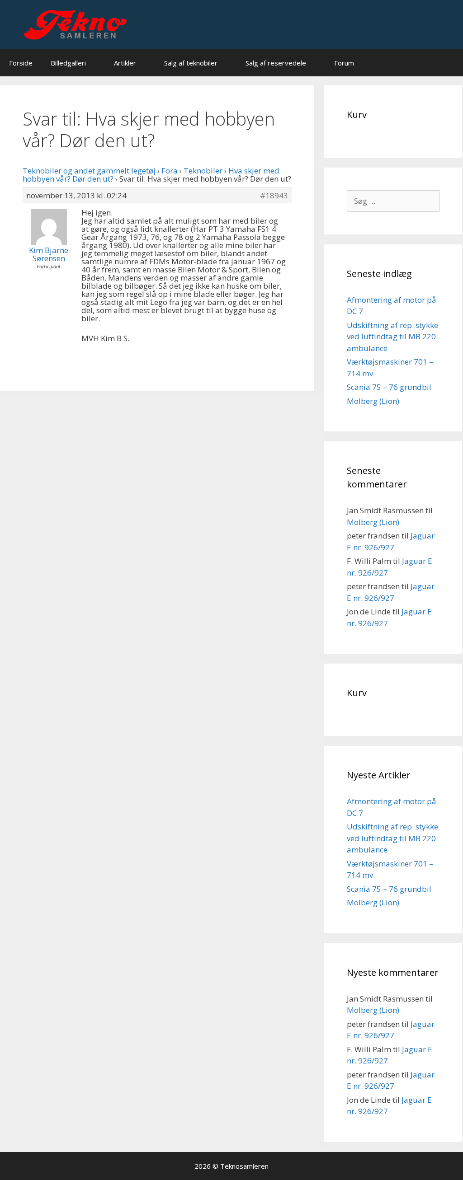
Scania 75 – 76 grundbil (389, 387)
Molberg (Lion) (373, 401)
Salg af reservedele (276, 62)
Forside (21, 62)
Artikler (125, 62)
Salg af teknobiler (190, 62)
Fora (169, 170)
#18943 (274, 196)
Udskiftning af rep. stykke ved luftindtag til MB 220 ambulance (392, 336)
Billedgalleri (68, 62)
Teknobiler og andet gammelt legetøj (89, 170)
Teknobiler (203, 170)
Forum (344, 62)
